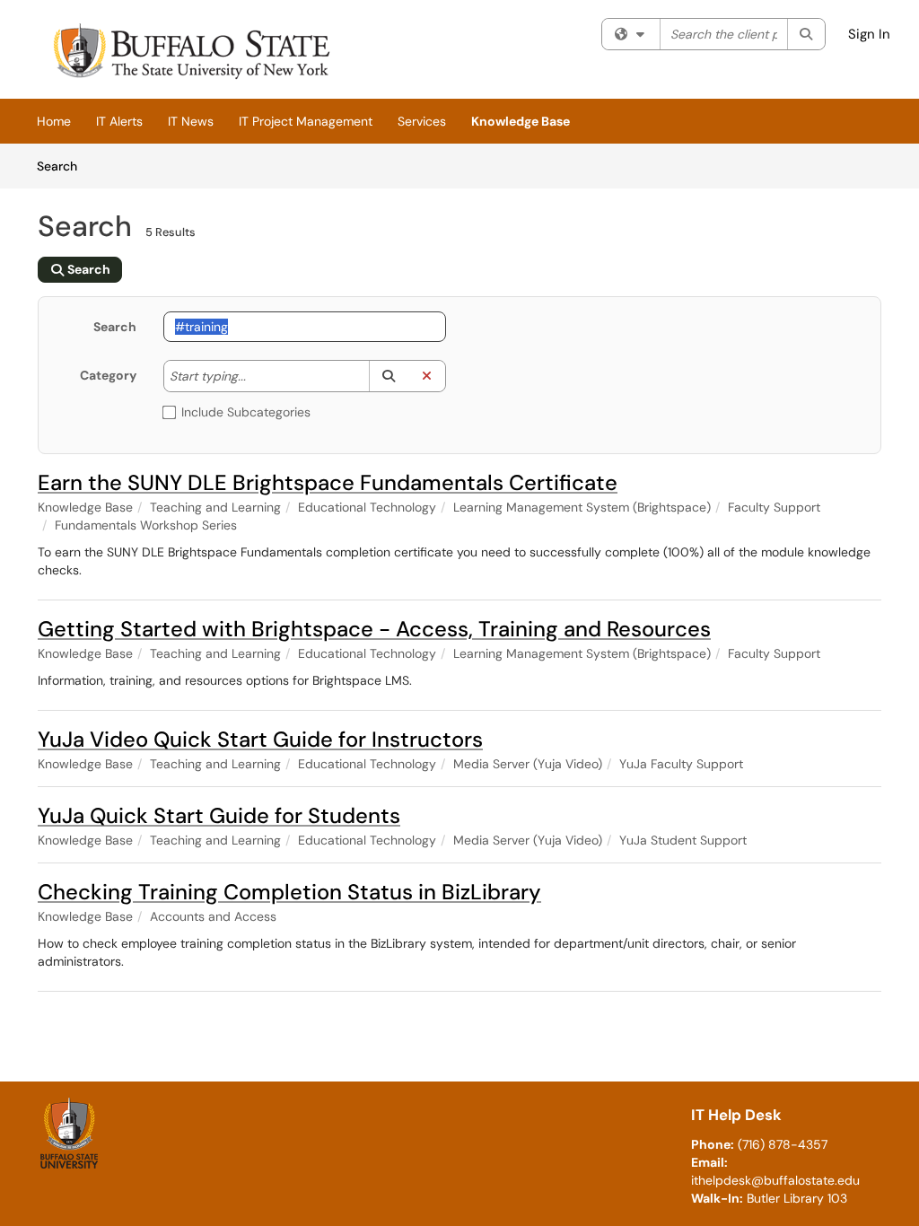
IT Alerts (119, 121)
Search (63, 165)
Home (54, 121)
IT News (191, 121)
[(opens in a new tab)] (189, 54)
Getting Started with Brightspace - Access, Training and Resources (374, 629)
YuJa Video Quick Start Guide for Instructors (260, 739)
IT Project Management (305, 121)
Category (108, 375)
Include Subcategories (246, 412)
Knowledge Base (520, 121)
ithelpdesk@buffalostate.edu (775, 1180)
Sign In (869, 34)
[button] (388, 376)
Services (422, 121)
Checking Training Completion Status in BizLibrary (289, 892)
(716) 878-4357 (782, 1144)
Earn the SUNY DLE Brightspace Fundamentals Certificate (327, 482)
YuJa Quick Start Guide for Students (219, 815)
